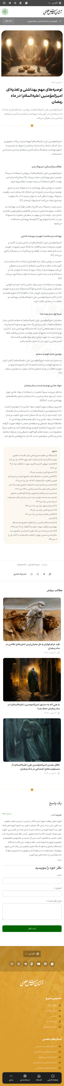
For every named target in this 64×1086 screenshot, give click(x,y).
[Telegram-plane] (9, 3)
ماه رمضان (21, 564)
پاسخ (60, 860)
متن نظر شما (54, 901)
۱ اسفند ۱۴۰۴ (6, 814)
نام (59, 875)
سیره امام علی (34, 564)
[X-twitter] (15, 3)
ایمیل (58, 888)
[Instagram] (4, 3)
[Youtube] (39, 964)
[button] (8, 21)
